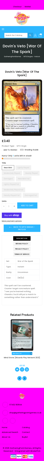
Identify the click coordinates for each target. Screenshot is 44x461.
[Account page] (35, 35)
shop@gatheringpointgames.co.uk (25, 412)
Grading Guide (31, 150)
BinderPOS (35, 451)
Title (4, 163)
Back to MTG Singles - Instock (24, 228)
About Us (6, 437)
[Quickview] (17, 369)
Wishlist (28, 6)
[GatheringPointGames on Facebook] (20, 3)
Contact (26, 432)
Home (4, 427)
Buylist (25, 437)
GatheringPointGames (12, 56)
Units (4, 201)
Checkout (17, 6)
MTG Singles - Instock (32, 56)
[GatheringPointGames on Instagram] (24, 3)
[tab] (22, 238)
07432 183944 (15, 404)
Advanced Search (10, 432)
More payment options (12, 221)
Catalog (26, 427)
